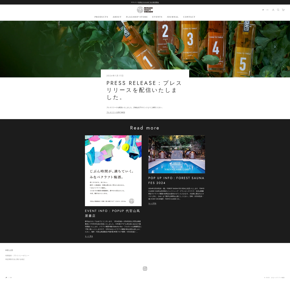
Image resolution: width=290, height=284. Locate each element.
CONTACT (189, 17)
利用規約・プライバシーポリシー (17, 255)
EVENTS (157, 17)
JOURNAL (173, 17)
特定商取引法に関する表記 (14, 259)
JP (263, 10)
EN (267, 10)
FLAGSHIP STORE (137, 17)
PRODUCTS (101, 17)
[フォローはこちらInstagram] (145, 268)
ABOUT (117, 17)
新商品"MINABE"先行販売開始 (148, 2)
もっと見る (89, 236)
